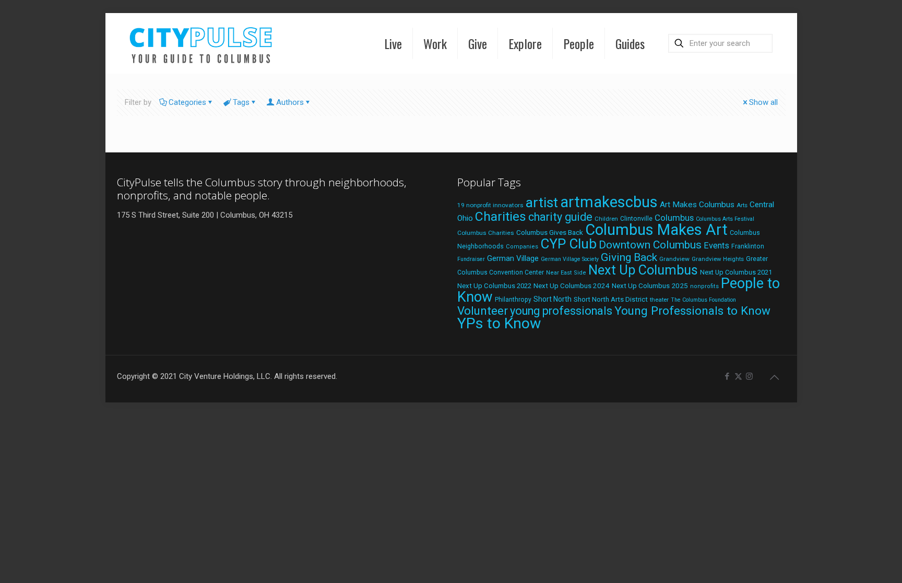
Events (716, 246)
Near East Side (566, 272)
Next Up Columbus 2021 (736, 272)
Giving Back (629, 257)
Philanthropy (513, 299)
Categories (187, 102)
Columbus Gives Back (549, 232)
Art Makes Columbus (697, 204)
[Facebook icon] (727, 376)
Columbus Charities (485, 232)
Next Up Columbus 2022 (494, 286)
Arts (742, 205)
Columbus (674, 218)
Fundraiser (471, 259)
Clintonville (636, 218)
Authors (290, 102)
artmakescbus (609, 202)
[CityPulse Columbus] (201, 43)
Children (606, 218)
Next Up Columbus (643, 270)
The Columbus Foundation (703, 299)
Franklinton (747, 246)
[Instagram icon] (749, 376)
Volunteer (482, 310)
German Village (513, 258)
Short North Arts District (611, 299)
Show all (763, 102)
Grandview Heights (718, 259)
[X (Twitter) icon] (738, 376)
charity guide (560, 216)
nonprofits (704, 286)
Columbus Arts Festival (725, 219)
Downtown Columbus (650, 245)
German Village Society (570, 259)
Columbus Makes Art (656, 230)
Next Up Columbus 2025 (650, 285)
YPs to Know (499, 323)
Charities (500, 216)
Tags (241, 102)
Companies (522, 246)
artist (542, 202)
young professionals (561, 310)
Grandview (674, 259)
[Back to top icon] (775, 377)
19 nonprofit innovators (490, 205)
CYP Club (568, 244)
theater (659, 299)
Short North (552, 299)
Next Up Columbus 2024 (571, 285)
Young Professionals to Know (692, 310)
